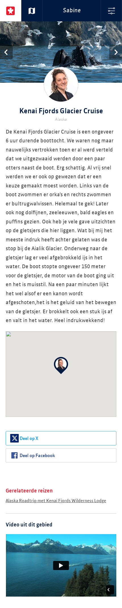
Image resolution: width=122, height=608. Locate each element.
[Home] (10, 10)
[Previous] (6, 52)
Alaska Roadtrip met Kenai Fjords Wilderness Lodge (56, 501)
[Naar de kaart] (32, 10)
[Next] (115, 52)
